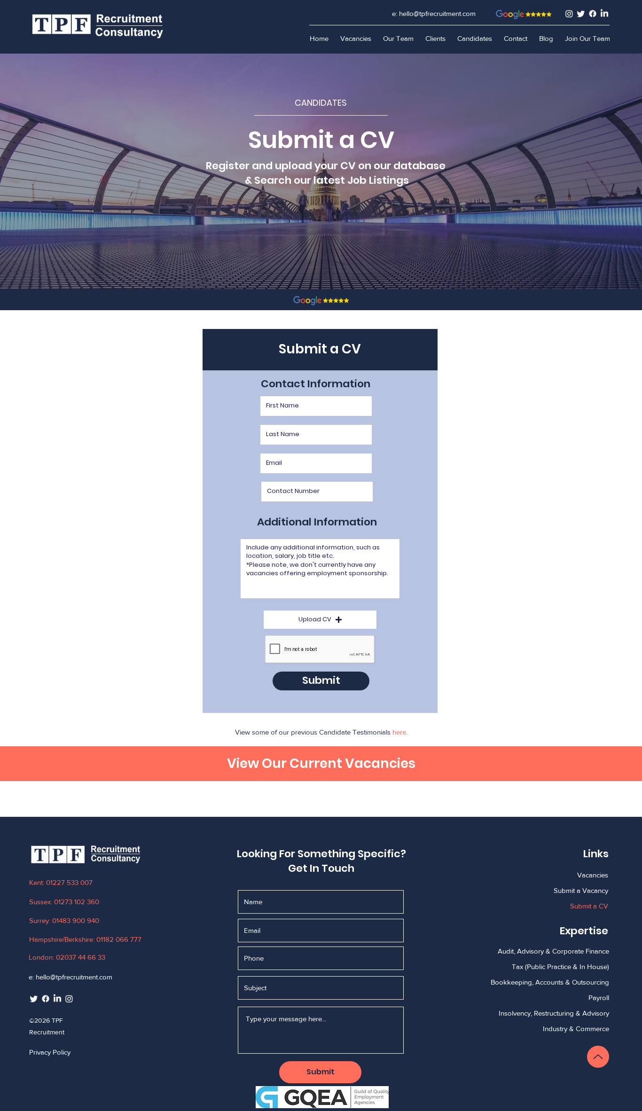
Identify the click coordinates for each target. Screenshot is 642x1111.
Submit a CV (589, 906)
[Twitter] (581, 13)
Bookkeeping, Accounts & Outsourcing (550, 982)
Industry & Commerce (576, 1029)
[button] (435, 38)
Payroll (598, 997)
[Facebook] (592, 13)
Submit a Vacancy (581, 890)
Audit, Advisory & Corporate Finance (553, 951)
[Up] (598, 1057)
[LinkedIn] (604, 13)
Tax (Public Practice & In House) (560, 966)
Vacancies (592, 875)
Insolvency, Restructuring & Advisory (554, 1013)
